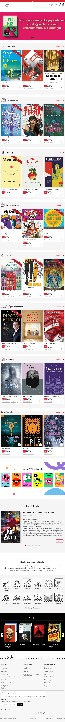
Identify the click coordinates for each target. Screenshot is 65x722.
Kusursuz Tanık (48, 137)
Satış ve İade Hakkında (7, 680)
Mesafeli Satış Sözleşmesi (8, 677)
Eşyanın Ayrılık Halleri (29, 343)
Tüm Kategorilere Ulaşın (32, 608)
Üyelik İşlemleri (27, 668)
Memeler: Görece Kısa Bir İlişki (9, 189)
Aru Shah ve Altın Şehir (50, 291)
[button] (25, 545)
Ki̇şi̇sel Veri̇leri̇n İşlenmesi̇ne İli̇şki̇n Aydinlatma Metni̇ (32, 675)
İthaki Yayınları (48, 668)
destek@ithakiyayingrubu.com (13, 693)
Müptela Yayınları (49, 680)
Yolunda (25, 291)
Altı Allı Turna (27, 137)
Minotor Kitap (48, 683)
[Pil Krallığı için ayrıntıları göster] (11, 221)
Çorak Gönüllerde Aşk (50, 343)
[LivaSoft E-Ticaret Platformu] (32, 719)
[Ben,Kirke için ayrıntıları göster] (32, 431)
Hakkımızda (4, 668)
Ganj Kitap (47, 686)
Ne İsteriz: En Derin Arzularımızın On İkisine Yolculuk (30, 189)
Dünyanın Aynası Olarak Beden (9, 396)
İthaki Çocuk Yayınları (50, 677)
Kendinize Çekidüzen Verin (51, 83)
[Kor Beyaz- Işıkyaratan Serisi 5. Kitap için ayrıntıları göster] (10, 527)
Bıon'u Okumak (27, 396)
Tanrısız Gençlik (27, 83)
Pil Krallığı (4, 234)
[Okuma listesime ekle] (20, 52)
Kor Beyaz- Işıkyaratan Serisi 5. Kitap (38, 512)
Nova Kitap (47, 674)
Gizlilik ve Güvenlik (6, 683)
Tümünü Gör (59, 46)
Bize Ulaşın (4, 671)
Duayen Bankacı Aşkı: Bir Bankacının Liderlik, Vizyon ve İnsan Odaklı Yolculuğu (9, 343)
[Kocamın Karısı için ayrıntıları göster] (11, 431)
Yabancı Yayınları (49, 671)
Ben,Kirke (25, 448)
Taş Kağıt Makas (48, 448)
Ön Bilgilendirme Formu (7, 686)
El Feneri (4, 83)
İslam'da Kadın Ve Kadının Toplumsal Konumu (51, 396)
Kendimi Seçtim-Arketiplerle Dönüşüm (51, 189)
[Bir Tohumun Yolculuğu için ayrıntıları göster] (54, 221)
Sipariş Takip (4, 674)
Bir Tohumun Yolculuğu (50, 234)
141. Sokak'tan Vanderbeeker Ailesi (9, 291)
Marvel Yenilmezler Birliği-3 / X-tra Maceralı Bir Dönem (30, 239)
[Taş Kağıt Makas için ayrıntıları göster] (54, 431)
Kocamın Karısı (6, 448)
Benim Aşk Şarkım (7, 137)
